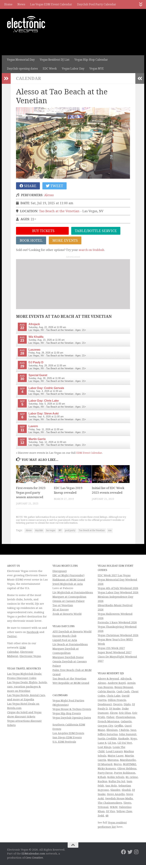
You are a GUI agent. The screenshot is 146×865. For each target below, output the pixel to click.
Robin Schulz (115, 777)
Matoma (113, 760)
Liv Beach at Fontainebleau (70, 644)
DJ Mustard (105, 764)
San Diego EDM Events (67, 737)
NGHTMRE (129, 764)
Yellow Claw (124, 811)
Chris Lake (113, 695)
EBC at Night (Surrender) (68, 575)
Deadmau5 (105, 704)
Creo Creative (34, 857)
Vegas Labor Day (73, 68)
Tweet (56, 186)
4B (106, 815)
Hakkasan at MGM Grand (69, 579)
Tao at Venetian (63, 605)
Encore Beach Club (64, 635)
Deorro (117, 704)
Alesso (49, 195)
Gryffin (118, 725)
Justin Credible (107, 738)
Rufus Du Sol (117, 781)
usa (109, 530)
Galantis (126, 721)
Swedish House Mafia (119, 798)
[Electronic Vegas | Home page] (26, 24)
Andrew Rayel (117, 683)
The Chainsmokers (110, 802)
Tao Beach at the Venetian (59, 211)
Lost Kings (104, 747)
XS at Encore (61, 609)
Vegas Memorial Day (21, 59)
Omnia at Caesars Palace (69, 601)
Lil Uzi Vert (125, 742)
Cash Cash (123, 691)
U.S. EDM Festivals (64, 741)
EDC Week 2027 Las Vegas (114, 575)
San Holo (111, 785)
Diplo (127, 704)
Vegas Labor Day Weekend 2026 (118, 592)
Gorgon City (105, 725)
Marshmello (128, 760)
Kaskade (123, 738)
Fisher (110, 717)
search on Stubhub (91, 250)
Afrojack (125, 678)
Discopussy (60, 571)
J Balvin (124, 730)
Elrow (114, 712)
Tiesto (127, 802)
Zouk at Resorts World (67, 613)
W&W (114, 807)
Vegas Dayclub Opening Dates (72, 717)
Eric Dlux (125, 712)
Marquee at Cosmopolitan (69, 596)
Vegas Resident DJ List (54, 59)
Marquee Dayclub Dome (68, 657)
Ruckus (102, 781)
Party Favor (105, 772)
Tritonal (103, 807)
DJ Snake (115, 708)
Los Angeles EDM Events (68, 733)
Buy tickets (42, 231)
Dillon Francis (117, 700)
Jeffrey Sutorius (108, 734)
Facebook (33, 632)
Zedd (101, 815)
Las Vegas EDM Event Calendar (51, 4)
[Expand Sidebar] (6, 78)
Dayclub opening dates (22, 68)
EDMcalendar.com (33, 853)
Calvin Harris (106, 691)
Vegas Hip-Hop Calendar (91, 59)
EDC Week (50, 68)
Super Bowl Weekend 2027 (114, 652)
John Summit (127, 734)
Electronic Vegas (30, 656)
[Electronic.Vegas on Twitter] (129, 851)
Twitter (12, 636)
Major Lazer (116, 755)
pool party (70, 530)
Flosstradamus (125, 717)
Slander (115, 790)
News (21, 4)
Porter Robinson (124, 772)
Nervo (118, 764)
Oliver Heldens (126, 768)
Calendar (28, 78)
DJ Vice (110, 811)
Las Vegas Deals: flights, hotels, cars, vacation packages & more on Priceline (27, 687)
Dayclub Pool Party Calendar (96, 4)
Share (29, 186)
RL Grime (132, 777)
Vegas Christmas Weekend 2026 (118, 635)
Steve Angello (116, 794)
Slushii (126, 790)
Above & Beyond (108, 678)
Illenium (112, 730)
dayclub (39, 530)
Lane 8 (102, 742)
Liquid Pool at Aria (65, 640)
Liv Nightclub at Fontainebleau (73, 592)
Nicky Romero (107, 768)
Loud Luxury (114, 751)
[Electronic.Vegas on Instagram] (136, 851)
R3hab (102, 777)
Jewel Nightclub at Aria (68, 584)
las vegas (50, 530)
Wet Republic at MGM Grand (71, 683)
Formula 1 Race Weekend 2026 (117, 622)
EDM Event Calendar (89, 452)
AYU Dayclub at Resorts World (72, 631)
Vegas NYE (96, 68)
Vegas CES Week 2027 (111, 648)
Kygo (134, 738)
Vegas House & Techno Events (72, 709)
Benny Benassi (123, 687)
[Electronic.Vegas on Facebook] (123, 851)
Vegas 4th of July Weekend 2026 (118, 588)
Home (8, 4)
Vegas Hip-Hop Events (67, 713)
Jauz (133, 730)
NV (60, 530)
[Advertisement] (73, 284)
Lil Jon (112, 742)
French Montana (108, 721)
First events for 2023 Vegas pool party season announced (31, 492)
